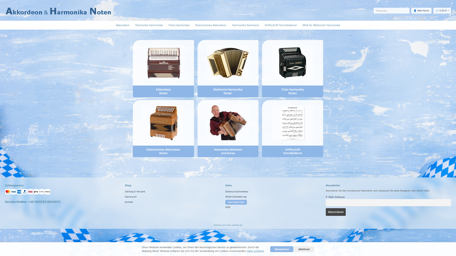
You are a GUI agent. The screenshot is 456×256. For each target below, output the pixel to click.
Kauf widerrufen (236, 202)
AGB (227, 207)
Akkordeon (122, 25)
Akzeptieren (281, 249)
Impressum (131, 196)
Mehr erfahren (255, 251)
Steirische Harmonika (149, 25)
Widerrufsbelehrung (236, 196)
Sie (391, 190)
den (344, 190)
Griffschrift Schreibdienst (281, 25)
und (375, 190)
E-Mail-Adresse (335, 196)
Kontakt (129, 202)
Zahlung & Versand (135, 191)
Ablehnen (304, 249)
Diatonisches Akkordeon (210, 25)
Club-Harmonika (179, 25)
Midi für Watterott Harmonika (321, 25)
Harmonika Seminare (245, 25)
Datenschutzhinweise (236, 191)
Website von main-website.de (228, 225)
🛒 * (442, 10)
